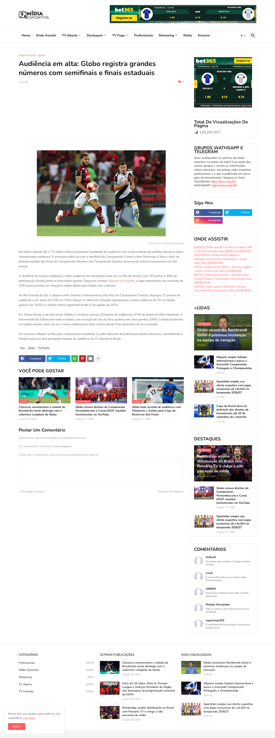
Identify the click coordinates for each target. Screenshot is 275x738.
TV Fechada (56, 691)
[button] (243, 36)
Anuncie (204, 35)
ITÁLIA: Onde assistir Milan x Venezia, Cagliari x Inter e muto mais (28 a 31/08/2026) (222, 269)
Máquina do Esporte (121, 281)
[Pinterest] (82, 358)
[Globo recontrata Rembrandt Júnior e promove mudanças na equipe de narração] (191, 667)
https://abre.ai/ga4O (223, 182)
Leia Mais (29, 718)
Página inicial (27, 55)
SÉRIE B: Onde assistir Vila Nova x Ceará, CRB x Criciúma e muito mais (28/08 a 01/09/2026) (223, 249)
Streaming (166, 35)
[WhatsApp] (74, 358)
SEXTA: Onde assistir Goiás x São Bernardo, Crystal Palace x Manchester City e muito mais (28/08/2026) (223, 279)
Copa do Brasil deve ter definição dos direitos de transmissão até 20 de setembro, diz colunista (232, 411)
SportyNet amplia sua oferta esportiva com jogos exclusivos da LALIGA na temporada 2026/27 (233, 387)
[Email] (90, 358)
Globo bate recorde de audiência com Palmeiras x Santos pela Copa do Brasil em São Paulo (156, 410)
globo (41, 55)
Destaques (95, 35)
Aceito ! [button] (16, 726)
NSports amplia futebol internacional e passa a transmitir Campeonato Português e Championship (234, 362)
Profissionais (143, 35)
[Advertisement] (101, 117)
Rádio (187, 35)
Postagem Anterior (33, 491)
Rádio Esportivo (56, 670)
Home (26, 35)
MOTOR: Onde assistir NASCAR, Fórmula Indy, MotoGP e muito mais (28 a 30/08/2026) (222, 289)
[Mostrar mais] (98, 358)
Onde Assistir (46, 35)
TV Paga (118, 35)
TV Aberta (70, 35)
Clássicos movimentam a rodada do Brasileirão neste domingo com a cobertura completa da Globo (42, 410)
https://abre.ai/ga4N (224, 185)
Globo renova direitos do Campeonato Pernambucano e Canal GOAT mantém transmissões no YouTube (100, 410)
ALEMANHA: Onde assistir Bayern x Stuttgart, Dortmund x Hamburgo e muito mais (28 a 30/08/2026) (220, 259)
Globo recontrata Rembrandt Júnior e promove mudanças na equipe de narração (227, 666)
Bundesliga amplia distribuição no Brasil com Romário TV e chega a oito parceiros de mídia (148, 711)
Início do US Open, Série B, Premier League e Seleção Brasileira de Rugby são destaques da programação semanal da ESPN (148, 689)
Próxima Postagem (170, 491)
